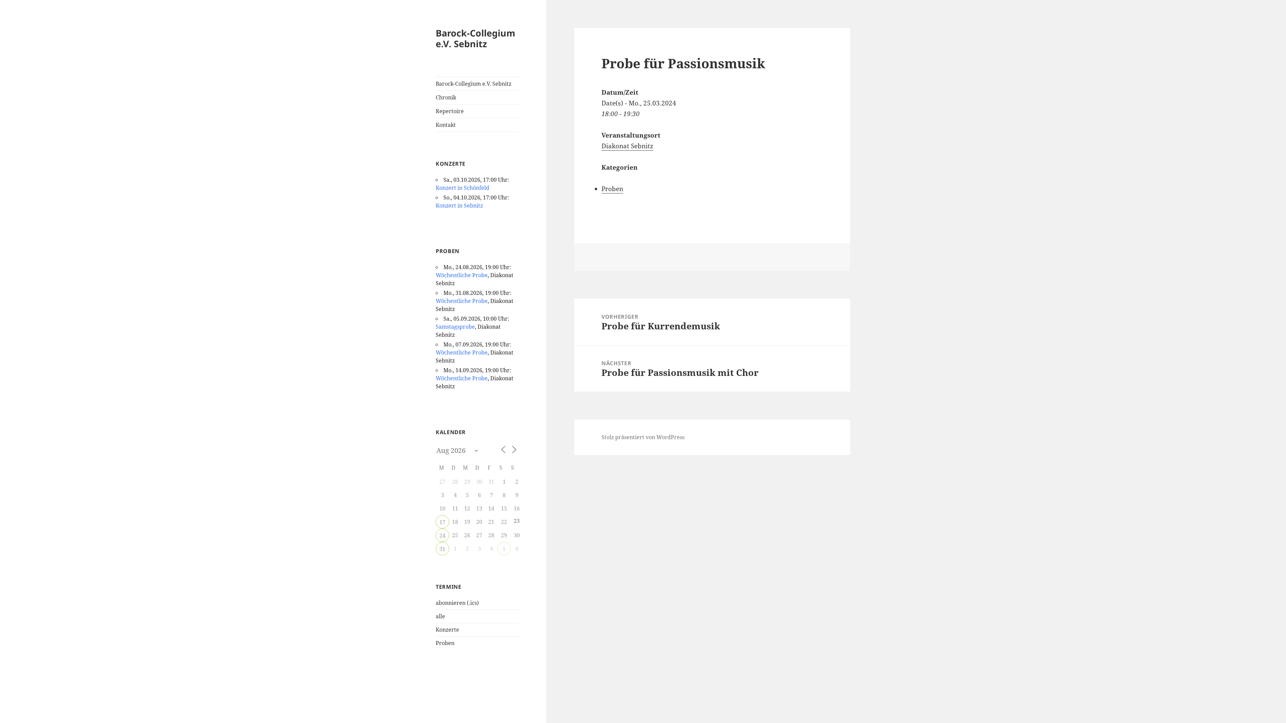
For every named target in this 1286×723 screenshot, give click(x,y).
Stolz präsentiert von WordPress (643, 437)
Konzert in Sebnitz (459, 205)
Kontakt (446, 125)
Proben (445, 643)
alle (440, 616)
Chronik (446, 97)
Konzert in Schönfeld (462, 187)
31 (442, 549)
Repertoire (450, 111)
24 (442, 535)
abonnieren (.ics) (457, 603)
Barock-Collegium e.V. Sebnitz (475, 38)
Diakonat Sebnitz (627, 146)
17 (442, 522)
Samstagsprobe (455, 326)
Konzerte (447, 629)
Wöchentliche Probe (462, 275)
